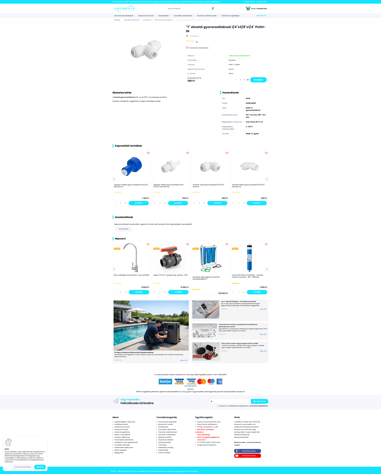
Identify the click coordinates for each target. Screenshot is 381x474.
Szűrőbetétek (163, 16)
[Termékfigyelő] (227, 36)
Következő (260, 16)
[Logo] (125, 9)
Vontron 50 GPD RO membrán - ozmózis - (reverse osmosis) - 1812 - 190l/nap (248, 276)
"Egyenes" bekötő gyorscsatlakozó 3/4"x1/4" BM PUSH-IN (131, 186)
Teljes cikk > (184, 360)
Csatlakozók (147, 20)
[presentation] (114, 179)
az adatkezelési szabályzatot (237, 406)
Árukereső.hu (190, 389)
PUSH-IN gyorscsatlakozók (163, 20)
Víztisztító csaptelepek (230, 16)
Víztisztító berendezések (123, 16)
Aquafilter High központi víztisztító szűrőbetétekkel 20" (206, 278)
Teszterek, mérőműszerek (206, 16)
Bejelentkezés (250, 2)
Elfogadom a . (243, 406)
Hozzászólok (123, 229)
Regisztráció (262, 2)
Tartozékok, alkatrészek (183, 16)
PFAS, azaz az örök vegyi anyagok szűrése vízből (240, 343)
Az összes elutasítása (23, 467)
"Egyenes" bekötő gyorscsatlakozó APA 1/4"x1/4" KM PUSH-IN (168, 186)
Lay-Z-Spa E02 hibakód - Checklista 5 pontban (238, 301)
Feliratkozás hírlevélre (137, 403)
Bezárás (40, 467)
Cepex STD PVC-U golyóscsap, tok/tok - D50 (170, 275)
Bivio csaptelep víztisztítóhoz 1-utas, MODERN (131, 275)
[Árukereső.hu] (190, 386)
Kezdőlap (117, 20)
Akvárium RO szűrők (145, 16)
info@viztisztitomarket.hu (206, 445)
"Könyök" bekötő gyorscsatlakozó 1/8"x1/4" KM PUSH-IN (248, 186)
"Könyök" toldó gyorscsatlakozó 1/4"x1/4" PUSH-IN (208, 186)
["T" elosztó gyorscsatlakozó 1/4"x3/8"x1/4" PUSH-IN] (146, 49)
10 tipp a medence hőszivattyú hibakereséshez (134, 352)
